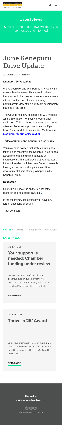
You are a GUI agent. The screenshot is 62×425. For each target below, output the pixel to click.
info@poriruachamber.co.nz (31, 400)
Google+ (51, 229)
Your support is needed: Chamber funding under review (29, 258)
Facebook (34, 229)
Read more (14, 295)
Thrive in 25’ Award (27, 320)
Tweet (21, 229)
